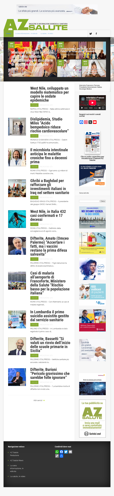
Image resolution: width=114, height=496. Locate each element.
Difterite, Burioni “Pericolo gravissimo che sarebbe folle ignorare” (50, 373)
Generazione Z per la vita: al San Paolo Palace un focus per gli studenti (81, 50)
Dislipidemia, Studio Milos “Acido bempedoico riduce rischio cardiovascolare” (49, 125)
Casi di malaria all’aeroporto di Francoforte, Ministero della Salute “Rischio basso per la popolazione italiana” (50, 283)
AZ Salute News (16, 460)
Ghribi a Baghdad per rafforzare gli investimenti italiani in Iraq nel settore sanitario (49, 186)
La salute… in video (47, 33)
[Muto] (100, 108)
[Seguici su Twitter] (90, 33)
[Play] (82, 108)
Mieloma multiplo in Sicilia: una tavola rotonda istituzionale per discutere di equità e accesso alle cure (33, 60)
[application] (92, 102)
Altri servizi (38, 400)
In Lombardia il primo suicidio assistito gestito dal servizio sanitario (49, 316)
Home (8, 33)
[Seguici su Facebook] (96, 33)
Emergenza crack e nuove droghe (71, 72)
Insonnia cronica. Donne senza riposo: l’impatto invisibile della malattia (95, 71)
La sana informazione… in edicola (26, 33)
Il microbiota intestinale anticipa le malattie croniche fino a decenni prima (49, 156)
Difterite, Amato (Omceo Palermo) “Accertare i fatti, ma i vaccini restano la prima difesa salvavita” (49, 246)
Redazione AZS (29, 72)
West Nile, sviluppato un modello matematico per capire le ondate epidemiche (49, 94)
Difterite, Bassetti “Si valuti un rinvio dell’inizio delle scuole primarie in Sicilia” (50, 344)
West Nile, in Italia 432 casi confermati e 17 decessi (48, 215)
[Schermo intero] (103, 108)
